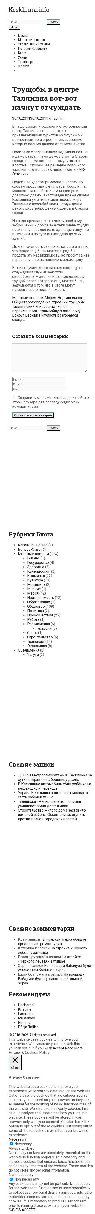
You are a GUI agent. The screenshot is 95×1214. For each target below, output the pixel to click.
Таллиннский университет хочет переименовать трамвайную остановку (46, 308)
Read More (74, 1048)
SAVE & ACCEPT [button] (22, 1210)
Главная (23, 35)
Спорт (32, 633)
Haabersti (26, 1005)
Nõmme (24, 1022)
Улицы (22, 57)
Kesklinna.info (29, 9)
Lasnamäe (26, 1014)
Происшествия (40, 615)
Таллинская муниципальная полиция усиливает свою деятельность (49, 803)
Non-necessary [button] (21, 1174)
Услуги (33, 654)
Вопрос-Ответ (30, 549)
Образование (38, 602)
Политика (35, 611)
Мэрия (50, 298)
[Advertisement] (47, 478)
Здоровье (35, 567)
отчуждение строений (49, 302)
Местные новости (31, 40)
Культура (35, 580)
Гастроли (44, 628)
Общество (21, 302)
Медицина (36, 584)
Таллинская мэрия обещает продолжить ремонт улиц (53, 941)
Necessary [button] (17, 1139)
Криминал (36, 576)
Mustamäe (26, 1018)
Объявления (28, 650)
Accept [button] (58, 1048)
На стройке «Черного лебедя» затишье (49, 959)
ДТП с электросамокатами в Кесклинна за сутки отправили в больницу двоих (55, 777)
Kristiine (24, 1009)
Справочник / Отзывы (34, 44)
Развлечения (38, 624)
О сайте (23, 66)
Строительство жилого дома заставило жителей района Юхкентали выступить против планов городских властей (52, 814)
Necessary (23, 1144)
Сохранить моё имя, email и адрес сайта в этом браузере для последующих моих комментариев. (50, 402)
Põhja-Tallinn (28, 1027)
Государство (38, 562)
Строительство (40, 637)
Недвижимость (71, 298)
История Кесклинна (32, 48)
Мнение (34, 589)
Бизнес (33, 558)
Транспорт (25, 62)
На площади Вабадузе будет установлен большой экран (55, 967)
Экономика (37, 646)
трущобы (77, 302)
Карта (22, 53)
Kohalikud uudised (33, 545)
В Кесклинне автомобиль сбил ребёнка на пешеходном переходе (54, 786)
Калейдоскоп (38, 571)
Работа (33, 619)
